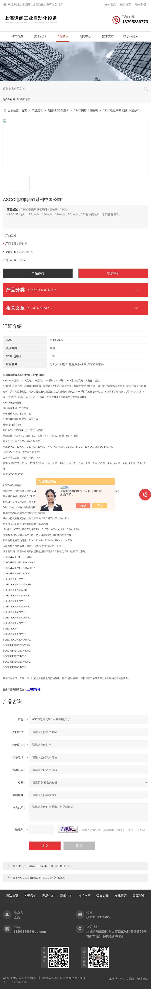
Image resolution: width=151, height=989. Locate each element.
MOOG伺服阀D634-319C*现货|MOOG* (42, 877)
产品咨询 (37, 273)
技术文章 (108, 36)
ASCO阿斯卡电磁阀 (86, 110)
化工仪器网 (127, 978)
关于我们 (40, 36)
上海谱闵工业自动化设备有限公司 (39, 4)
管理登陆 (142, 978)
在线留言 (125, 4)
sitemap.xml (19, 981)
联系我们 (140, 4)
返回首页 (110, 4)
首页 (24, 110)
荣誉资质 (102, 895)
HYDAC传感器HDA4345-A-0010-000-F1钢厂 (45, 866)
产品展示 (62, 36)
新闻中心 (85, 36)
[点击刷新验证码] (68, 829)
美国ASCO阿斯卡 (58, 110)
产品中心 (48, 895)
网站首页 (17, 36)
